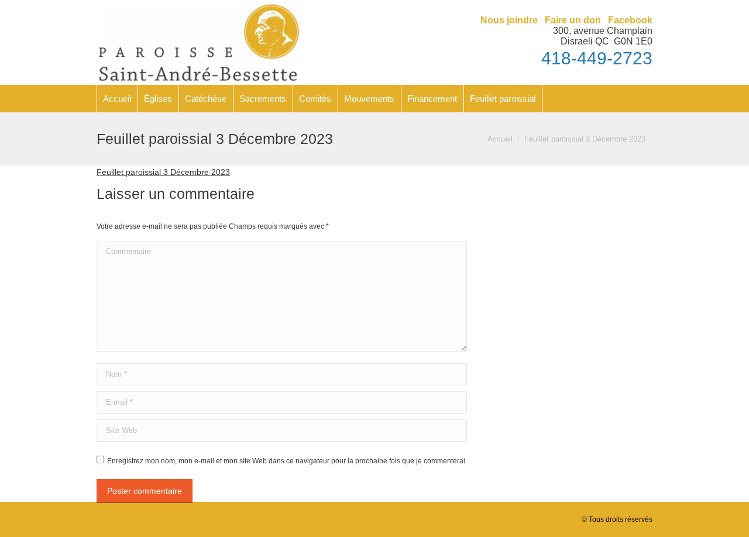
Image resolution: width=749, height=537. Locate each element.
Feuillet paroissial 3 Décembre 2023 (163, 172)
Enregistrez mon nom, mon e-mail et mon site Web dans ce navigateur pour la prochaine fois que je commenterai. (287, 461)
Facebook (630, 20)
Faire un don (573, 20)
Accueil (500, 139)
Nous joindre (509, 20)
